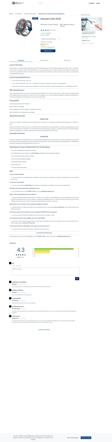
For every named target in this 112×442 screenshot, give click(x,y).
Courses (91, 3)
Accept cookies (86, 438)
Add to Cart (48, 51)
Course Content (44, 60)
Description (21, 60)
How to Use (67, 60)
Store (11, 14)
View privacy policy (73, 438)
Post (77, 279)
